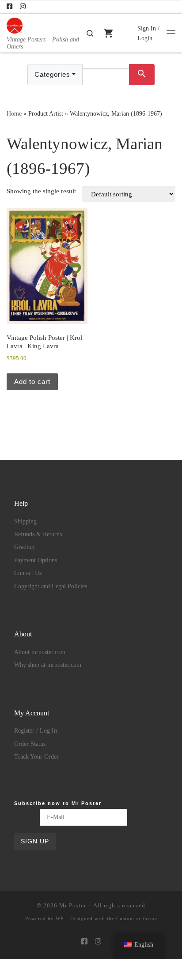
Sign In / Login (148, 33)
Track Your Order (36, 756)
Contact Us (28, 573)
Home (14, 113)
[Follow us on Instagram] (23, 7)
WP (60, 918)
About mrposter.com (39, 652)
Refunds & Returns (38, 534)
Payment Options (35, 560)
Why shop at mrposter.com (47, 665)
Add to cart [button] (32, 381)
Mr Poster (72, 905)
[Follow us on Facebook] (9, 7)
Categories (52, 74)
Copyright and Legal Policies (50, 586)
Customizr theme (136, 918)
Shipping (25, 521)
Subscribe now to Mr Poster (58, 803)
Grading (24, 547)
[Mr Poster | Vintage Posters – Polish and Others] (15, 24)
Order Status (30, 744)
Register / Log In (35, 730)
